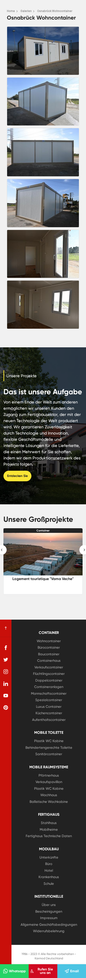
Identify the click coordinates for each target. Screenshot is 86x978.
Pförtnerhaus (49, 775)
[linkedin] (6, 683)
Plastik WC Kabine (49, 741)
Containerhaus (49, 661)
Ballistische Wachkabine (49, 802)
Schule (49, 884)
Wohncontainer (49, 641)
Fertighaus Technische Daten (49, 836)
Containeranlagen (48, 687)
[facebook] (6, 648)
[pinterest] (6, 707)
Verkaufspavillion (49, 782)
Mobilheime (49, 829)
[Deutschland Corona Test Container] (43, 554)
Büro (48, 864)
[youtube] (6, 695)
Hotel (48, 870)
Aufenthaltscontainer (49, 720)
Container (43, 530)
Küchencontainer (49, 713)
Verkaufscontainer (48, 667)
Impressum (49, 918)
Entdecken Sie (17, 476)
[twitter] (6, 660)
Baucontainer (48, 654)
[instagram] (6, 671)
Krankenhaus (49, 877)
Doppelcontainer (48, 680)
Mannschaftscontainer (49, 693)
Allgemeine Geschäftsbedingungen (49, 925)
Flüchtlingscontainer (49, 674)
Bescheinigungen (48, 911)
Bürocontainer (49, 647)
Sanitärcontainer (48, 754)
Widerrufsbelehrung (48, 931)
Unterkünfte (48, 857)
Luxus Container (48, 707)
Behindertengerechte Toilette (48, 748)
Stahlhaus (49, 823)
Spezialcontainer (48, 700)
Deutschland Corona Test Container (43, 579)
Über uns (49, 905)
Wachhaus (48, 795)
